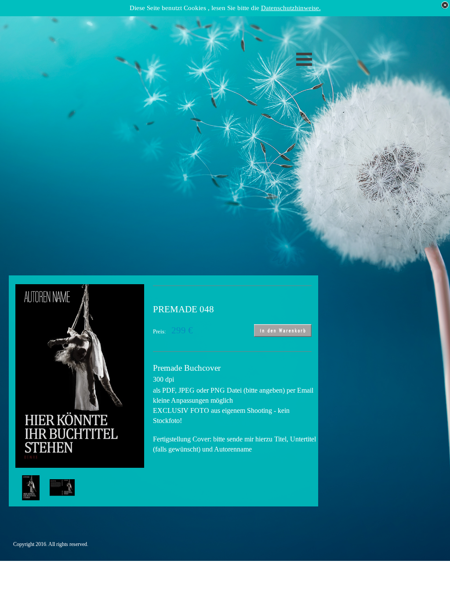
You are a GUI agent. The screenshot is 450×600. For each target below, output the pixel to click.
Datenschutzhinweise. (291, 7)
